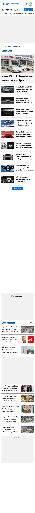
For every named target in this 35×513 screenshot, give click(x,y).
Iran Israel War (29, 14)
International (10, 10)
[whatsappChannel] (30, 4)
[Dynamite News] (12, 4)
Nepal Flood (7, 14)
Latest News (8, 322)
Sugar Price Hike (18, 14)
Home (3, 46)
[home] (3, 10)
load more (17, 188)
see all (29, 323)
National (21, 10)
